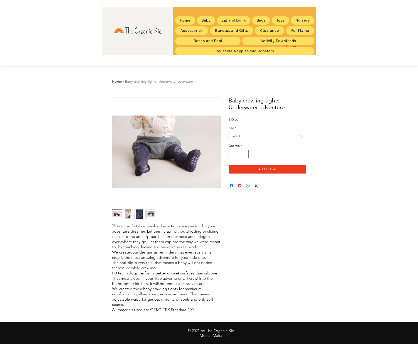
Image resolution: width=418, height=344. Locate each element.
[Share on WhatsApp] (248, 185)
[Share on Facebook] (231, 185)
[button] (300, 30)
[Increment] (245, 154)
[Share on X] (256, 185)
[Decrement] (232, 154)
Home (117, 81)
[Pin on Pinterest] (239, 185)
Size (232, 128)
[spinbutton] (239, 154)
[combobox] (267, 136)
